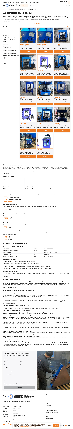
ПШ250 (5, 201)
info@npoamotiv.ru (49, 418)
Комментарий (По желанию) (11, 372)
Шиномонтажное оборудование (21, 9)
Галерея (17, 2)
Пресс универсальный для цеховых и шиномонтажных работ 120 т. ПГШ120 (61, 47)
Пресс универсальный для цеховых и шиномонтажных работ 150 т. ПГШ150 (27, 74)
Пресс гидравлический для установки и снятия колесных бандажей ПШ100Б (27, 47)
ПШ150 (5, 199)
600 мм (4, 41)
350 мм (13, 37)
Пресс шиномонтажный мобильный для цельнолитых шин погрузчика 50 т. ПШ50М (44, 153)
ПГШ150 (6, 237)
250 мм (9, 37)
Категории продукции (10, 9)
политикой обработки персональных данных (14, 384)
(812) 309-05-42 (49, 405)
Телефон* (6, 367)
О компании (5, 2)
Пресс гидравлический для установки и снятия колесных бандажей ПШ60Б (44, 47)
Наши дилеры (5, 416)
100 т (14, 30)
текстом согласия (26, 384)
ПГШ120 (5, 236)
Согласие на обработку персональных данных (20, 418)
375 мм (4, 39)
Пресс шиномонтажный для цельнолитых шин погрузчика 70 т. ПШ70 (61, 126)
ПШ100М (6, 209)
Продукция (5, 408)
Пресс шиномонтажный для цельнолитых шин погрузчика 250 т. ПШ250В (44, 126)
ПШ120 (5, 197)
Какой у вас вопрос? (9, 360)
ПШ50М (5, 208)
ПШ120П (6, 217)
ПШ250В (10, 201)
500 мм (13, 39)
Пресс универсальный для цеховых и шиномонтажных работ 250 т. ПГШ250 (44, 74)
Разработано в (64, 425)
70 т (11, 30)
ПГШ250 (6, 239)
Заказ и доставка (11, 2)
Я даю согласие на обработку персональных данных (16, 383)
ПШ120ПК (6, 218)
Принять (56, 425)
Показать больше (36, 23)
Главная (4, 9)
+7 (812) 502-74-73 (62, 1)
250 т (12, 32)
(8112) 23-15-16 (55, 412)
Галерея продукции (16, 408)
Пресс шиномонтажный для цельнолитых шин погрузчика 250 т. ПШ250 (27, 126)
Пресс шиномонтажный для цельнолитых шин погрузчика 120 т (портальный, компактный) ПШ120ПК (62, 74)
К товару (28, 51)
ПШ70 (5, 196)
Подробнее (50, 425)
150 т (8, 32)
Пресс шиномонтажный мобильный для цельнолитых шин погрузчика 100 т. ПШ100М (27, 153)
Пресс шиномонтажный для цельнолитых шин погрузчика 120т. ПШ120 (44, 100)
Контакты (22, 2)
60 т (7, 30)
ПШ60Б (5, 226)
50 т (4, 30)
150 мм (4, 37)
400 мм (9, 39)
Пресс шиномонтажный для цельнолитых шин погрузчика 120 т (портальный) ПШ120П (27, 100)
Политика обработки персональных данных (20, 416)
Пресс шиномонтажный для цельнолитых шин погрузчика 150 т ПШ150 (61, 100)
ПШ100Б (6, 227)
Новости (26, 2)
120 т (4, 32)
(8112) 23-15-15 (48, 412)
